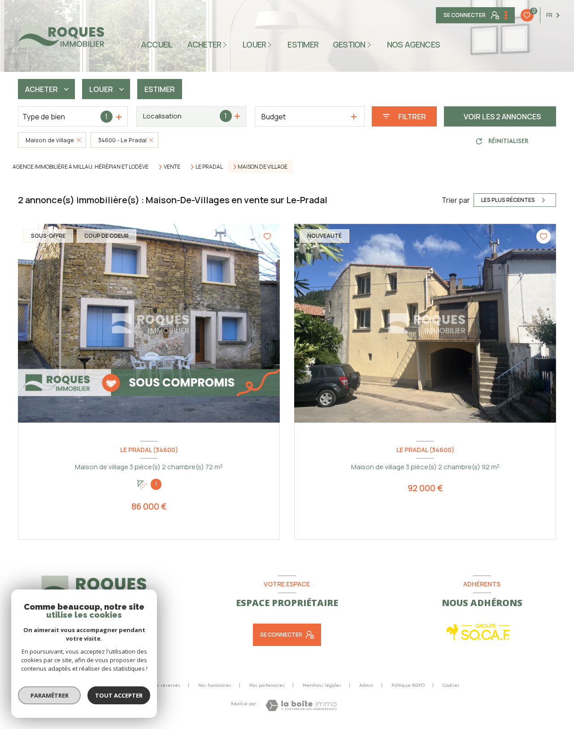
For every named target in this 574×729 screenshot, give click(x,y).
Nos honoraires (214, 685)
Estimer (159, 89)
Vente (172, 167)
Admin (366, 685)
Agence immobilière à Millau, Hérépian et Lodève (80, 166)
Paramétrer (49, 695)
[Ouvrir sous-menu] (226, 44)
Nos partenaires (267, 685)
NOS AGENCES (413, 44)
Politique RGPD (408, 685)
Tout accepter (119, 695)
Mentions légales (322, 685)
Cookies (451, 685)
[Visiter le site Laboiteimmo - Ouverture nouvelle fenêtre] (301, 705)
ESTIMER (303, 44)
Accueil (157, 44)
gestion (349, 44)
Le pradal (209, 167)
